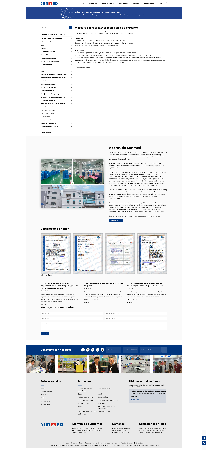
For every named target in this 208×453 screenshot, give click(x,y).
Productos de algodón (48, 58)
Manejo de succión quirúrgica (51, 94)
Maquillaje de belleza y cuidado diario (53, 74)
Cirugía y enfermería (48, 100)
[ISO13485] (152, 253)
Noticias (136, 3)
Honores (105, 6)
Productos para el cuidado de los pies (53, 77)
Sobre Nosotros (108, 3)
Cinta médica (45, 55)
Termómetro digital (48, 113)
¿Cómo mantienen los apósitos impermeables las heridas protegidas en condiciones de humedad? (59, 285)
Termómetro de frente (49, 107)
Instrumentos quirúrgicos (49, 126)
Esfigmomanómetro (48, 120)
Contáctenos (149, 3)
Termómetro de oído (48, 110)
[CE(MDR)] (56, 253)
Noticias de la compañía (139, 6)
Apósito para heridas (48, 51)
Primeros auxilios (47, 42)
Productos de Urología (48, 87)
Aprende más (135, 399)
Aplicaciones (123, 3)
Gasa (42, 45)
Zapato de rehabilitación (49, 123)
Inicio (82, 3)
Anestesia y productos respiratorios (53, 97)
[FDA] (120, 253)
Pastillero (44, 68)
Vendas (43, 48)
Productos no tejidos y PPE (50, 61)
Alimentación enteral (48, 90)
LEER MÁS (44, 305)
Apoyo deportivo (46, 64)
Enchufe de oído (46, 81)
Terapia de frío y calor (48, 84)
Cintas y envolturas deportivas (97, 6)
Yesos (43, 71)
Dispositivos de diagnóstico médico (95, 15)
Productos (93, 3)
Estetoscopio (46, 116)
